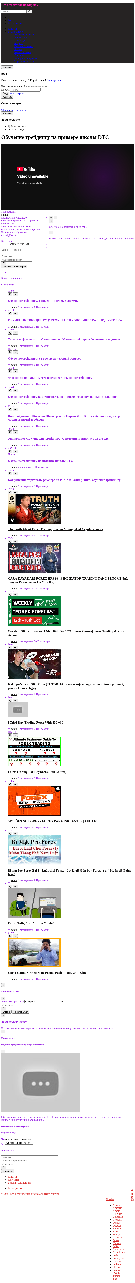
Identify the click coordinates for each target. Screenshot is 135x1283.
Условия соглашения (19, 1182)
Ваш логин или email (13, 86)
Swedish (117, 1273)
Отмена (6, 1012)
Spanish (117, 1270)
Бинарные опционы (25, 58)
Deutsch (117, 1225)
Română (117, 1261)
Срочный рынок (23, 46)
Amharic (117, 1207)
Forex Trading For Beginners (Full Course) (37, 772)
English (117, 1228)
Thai (115, 1278)
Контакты (13, 1179)
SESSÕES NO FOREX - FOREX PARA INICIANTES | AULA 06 (52, 821)
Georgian (117, 1237)
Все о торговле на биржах (19, 5)
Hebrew (117, 1243)
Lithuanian (118, 1249)
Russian (110, 1199)
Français (117, 1234)
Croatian (117, 1219)
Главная (12, 28)
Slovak (116, 1267)
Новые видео (21, 37)
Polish (116, 1255)
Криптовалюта (22, 52)
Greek (116, 1240)
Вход (11, 20)
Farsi (115, 1231)
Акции (18, 49)
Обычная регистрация (13, 110)
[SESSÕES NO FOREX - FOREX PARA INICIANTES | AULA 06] (34, 814)
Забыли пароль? (17, 93)
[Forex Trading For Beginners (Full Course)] (34, 765)
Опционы (20, 55)
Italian (116, 1246)
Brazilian (117, 1213)
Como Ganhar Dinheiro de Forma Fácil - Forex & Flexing (47, 972)
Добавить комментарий (14, 266)
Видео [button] (11, 31)
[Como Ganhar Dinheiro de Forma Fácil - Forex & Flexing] (34, 966)
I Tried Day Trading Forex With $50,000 (35, 722)
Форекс (18, 43)
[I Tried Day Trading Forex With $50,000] (18, 716)
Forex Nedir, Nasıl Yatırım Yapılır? (31, 923)
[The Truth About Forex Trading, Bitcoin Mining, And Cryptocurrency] (34, 522)
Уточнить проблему (12, 1001)
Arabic (116, 1210)
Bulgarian (118, 1216)
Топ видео (20, 40)
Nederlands (119, 1252)
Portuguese (118, 1258)
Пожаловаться (21, 1012)
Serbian (117, 1264)
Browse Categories (24, 34)
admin (4, 214)
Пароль (5, 89)
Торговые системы (25, 61)
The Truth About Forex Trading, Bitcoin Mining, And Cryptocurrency (55, 529)
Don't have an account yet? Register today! (23, 80)
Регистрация (15, 23)
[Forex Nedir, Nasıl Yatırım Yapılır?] (34, 917)
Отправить (8, 1171)
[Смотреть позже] (10, 294)
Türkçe (116, 1275)
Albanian (117, 1205)
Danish (116, 1222)
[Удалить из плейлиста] (15, 294)
